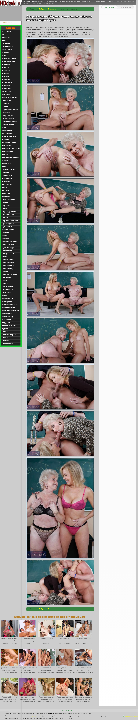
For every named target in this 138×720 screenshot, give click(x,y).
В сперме (6, 80)
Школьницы (7, 344)
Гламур (5, 103)
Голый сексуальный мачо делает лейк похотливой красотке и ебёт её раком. (83, 671)
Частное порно (9, 335)
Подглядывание (9, 212)
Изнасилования (9, 142)
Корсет (5, 155)
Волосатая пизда (9, 97)
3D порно (6, 31)
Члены (5, 338)
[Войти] (10, 13)
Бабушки (6, 43)
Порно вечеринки (10, 221)
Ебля (4, 127)
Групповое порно (10, 109)
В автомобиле (8, 61)
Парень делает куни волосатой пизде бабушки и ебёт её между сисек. (65, 701)
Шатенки (6, 341)
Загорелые (7, 133)
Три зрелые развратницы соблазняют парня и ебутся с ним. (46, 671)
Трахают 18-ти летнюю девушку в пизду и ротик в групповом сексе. (9, 671)
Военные (6, 94)
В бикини (6, 64)
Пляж (4, 209)
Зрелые (5, 139)
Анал (4, 40)
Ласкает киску (8, 169)
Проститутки (8, 224)
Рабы (4, 236)
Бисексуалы (7, 46)
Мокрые (5, 191)
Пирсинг (5, 206)
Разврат (5, 239)
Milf (3, 34)
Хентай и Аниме (9, 326)
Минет (5, 187)
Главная (10, 28)
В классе (6, 70)
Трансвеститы (8, 308)
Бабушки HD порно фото (49, 9)
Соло (4, 280)
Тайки (4, 295)
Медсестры (7, 184)
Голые (5, 106)
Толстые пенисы (9, 305)
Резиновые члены (10, 242)
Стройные (6, 292)
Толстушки (7, 302)
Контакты (67, 710)
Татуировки (7, 298)
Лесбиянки (7, 175)
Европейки (7, 130)
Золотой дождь (9, 136)
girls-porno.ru (37, 716)
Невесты (6, 194)
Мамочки (6, 181)
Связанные (7, 251)
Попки (5, 218)
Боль (4, 55)
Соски (5, 283)
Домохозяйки (8, 124)
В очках (5, 76)
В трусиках (7, 83)
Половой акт (8, 215)
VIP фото (6, 37)
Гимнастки (7, 100)
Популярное (109, 7)
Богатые (5, 52)
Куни (4, 166)
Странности (7, 289)
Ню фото (6, 197)
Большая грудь (9, 58)
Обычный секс (8, 200)
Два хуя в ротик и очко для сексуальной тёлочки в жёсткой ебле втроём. (28, 671)
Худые (5, 329)
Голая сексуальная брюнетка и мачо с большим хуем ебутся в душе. (46, 701)
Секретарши (7, 259)
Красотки (6, 163)
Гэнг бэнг (6, 112)
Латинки (5, 172)
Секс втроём (8, 262)
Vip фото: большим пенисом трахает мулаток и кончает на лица (83, 642)
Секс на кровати (9, 274)
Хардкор (6, 323)
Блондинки (7, 49)
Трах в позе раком (10, 311)
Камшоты (6, 145)
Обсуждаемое (125, 7)
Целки (5, 332)
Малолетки (7, 178)
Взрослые (6, 91)
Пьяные (5, 233)
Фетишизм (6, 320)
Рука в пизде (8, 248)
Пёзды (5, 203)
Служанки (6, 277)
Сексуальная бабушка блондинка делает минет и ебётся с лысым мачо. (83, 701)
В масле (5, 73)
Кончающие (7, 151)
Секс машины (8, 266)
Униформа (7, 314)
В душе (5, 67)
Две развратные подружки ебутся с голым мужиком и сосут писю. (27, 701)
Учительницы (8, 317)
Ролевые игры (8, 245)
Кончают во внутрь (11, 148)
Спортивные (7, 286)
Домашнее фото (9, 121)
